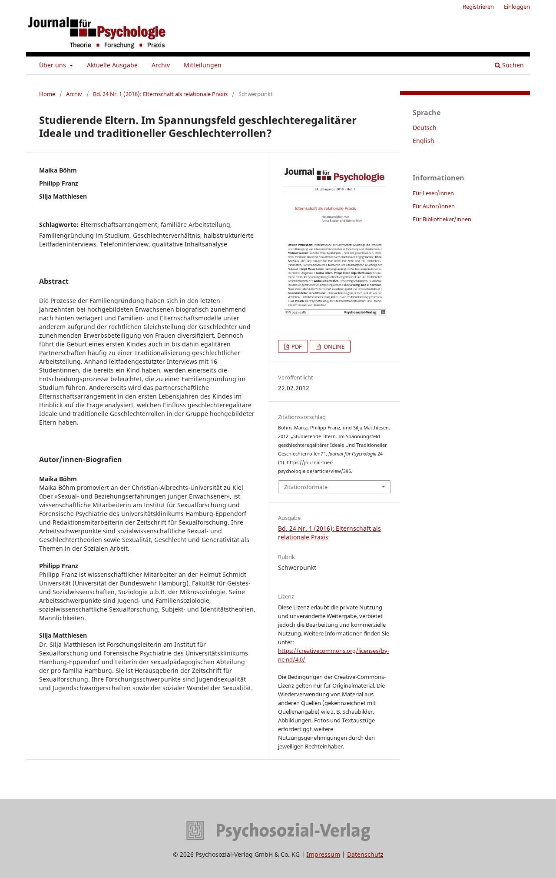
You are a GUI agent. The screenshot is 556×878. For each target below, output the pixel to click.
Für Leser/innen (433, 193)
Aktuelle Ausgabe (112, 65)
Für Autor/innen (434, 206)
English (423, 140)
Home (47, 94)
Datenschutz (365, 854)
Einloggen (517, 6)
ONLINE (333, 346)
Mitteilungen (203, 65)
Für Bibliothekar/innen (442, 219)
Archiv (161, 65)
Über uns (53, 65)
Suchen (512, 65)
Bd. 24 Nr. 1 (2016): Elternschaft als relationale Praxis (160, 94)
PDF (296, 346)
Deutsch (425, 127)
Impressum (323, 854)
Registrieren (478, 6)
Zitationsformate (306, 487)
